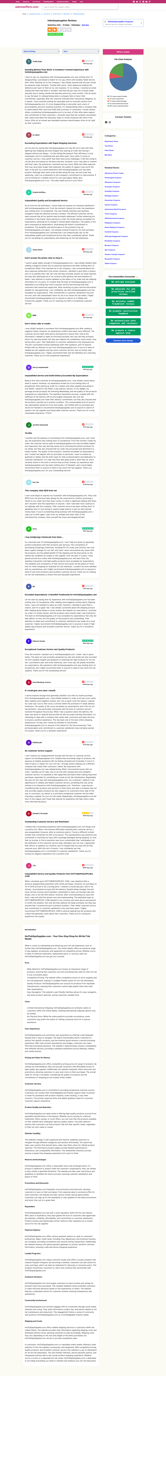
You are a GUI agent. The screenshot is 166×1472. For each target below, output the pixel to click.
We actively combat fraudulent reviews (123, 302)
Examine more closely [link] (123, 340)
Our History (36, 1)
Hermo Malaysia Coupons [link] (114, 227)
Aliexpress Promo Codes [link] (114, 173)
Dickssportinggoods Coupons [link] (116, 236)
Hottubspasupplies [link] (79, 14)
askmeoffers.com (26, 6)
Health (74, 1)
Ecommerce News (63, 1)
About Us (26, 1)
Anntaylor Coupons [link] (112, 187)
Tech (81, 1)
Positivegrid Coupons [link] (113, 178)
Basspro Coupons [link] (112, 245)
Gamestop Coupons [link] (112, 200)
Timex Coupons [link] (111, 214)
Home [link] (24, 14)
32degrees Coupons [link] (112, 223)
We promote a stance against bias (123, 331)
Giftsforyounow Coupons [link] (114, 218)
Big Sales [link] (67, 14)
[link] (33, 30)
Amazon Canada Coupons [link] (115, 254)
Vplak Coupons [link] (111, 263)
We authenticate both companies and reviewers (123, 322)
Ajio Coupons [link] (110, 250)
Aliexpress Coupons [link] (112, 182)
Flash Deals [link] (57, 14)
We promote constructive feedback (123, 312)
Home (18, 1)
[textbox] (80, 7)
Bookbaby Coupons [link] (112, 241)
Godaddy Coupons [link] (112, 191)
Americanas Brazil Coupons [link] (115, 209)
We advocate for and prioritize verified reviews (123, 291)
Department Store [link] (34, 14)
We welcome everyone (123, 282)
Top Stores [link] (46, 14)
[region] (131, 36)
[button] (123, 281)
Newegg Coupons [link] (111, 196)
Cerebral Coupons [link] (112, 232)
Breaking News (49, 1)
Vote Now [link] (85, 25)
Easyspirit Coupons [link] (112, 259)
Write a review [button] (123, 52)
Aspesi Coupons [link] (111, 205)
